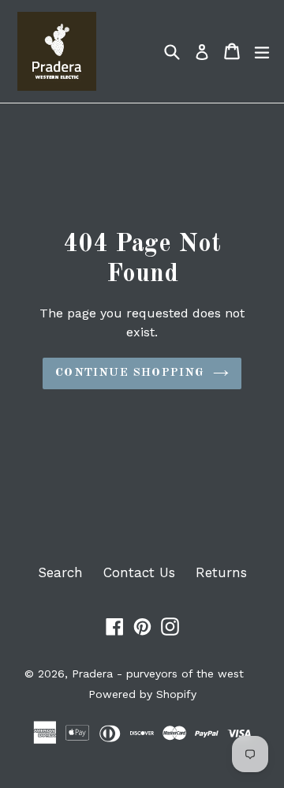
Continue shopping (129, 373)
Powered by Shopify (142, 694)
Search (60, 572)
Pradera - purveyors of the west (158, 673)
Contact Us (139, 572)
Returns (221, 572)
